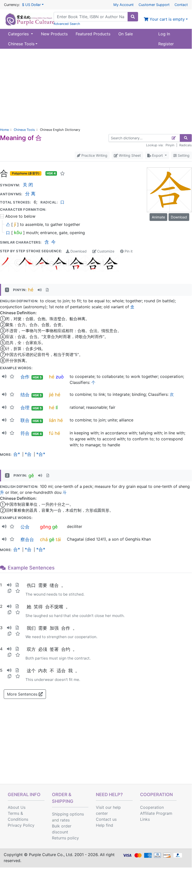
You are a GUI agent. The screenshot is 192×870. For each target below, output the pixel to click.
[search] (133, 16)
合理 (24, 407)
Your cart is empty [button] (166, 19)
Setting (183, 155)
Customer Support (154, 4)
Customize (105, 251)
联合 (24, 420)
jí (15, 224)
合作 (24, 376)
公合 (24, 526)
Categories (19, 33)
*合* (40, 454)
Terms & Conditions (18, 816)
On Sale (125, 33)
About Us (16, 807)
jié (51, 394)
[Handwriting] (174, 138)
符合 (24, 433)
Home (4, 130)
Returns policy (65, 837)
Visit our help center (108, 810)
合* (16, 454)
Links (145, 819)
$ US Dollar (31, 4)
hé (30, 289)
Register (166, 43)
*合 (28, 454)
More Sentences (23, 694)
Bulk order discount (61, 828)
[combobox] (91, 16)
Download (78, 251)
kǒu (18, 232)
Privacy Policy (21, 825)
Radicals (185, 145)
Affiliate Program (156, 813)
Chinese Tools (24, 130)
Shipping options (68, 814)
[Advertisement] (96, 86)
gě (31, 475)
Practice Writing (93, 155)
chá (44, 539)
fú (51, 433)
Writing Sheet (129, 155)
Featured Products (93, 33)
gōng (45, 526)
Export (157, 155)
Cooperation (152, 807)
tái (58, 539)
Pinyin (170, 145)
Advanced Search (67, 24)
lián (52, 420)
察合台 (27, 539)
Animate (158, 217)
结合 (24, 394)
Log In (164, 33)
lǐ (57, 407)
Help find (104, 825)
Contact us (106, 819)
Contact (181, 4)
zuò (60, 376)
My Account (123, 4)
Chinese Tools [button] (21, 43)
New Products (54, 33)
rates (65, 820)
